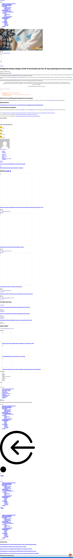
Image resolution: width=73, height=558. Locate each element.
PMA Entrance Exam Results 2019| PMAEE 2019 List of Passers (26, 114)
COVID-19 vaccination (15, 74)
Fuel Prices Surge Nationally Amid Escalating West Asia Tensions (15, 307)
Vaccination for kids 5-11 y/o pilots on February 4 (11, 286)
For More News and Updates (6, 95)
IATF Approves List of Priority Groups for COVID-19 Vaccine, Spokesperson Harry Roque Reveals (17, 94)
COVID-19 (2, 66)
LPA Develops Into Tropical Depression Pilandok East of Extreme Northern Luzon (18, 551)
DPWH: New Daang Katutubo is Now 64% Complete (11, 168)
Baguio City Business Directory (9, 3)
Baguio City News (7, 7)
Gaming (5, 23)
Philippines (4, 157)
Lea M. (4, 251)
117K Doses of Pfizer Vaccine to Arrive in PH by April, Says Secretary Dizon (16, 294)
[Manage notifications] (71, 556)
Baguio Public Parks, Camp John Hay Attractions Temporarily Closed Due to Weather (19, 553)
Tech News (6, 24)
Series (5, 21)
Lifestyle (4, 12)
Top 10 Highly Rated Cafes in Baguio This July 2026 (13, 356)
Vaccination (4, 159)
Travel (5, 13)
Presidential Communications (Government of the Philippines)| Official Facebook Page (41, 112)
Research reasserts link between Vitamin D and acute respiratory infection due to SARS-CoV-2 (21, 207)
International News (6, 17)
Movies (5, 19)
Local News (4, 6)
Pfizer (3, 156)
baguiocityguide (7, 53)
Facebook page (32, 109)
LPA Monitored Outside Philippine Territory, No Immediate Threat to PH (16, 320)
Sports (3, 26)
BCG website (22, 109)
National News (5, 10)
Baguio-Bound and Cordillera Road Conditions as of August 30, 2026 (16, 549)
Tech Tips (6, 25)
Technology (4, 22)
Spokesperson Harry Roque (6, 158)
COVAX (3, 155)
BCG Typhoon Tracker (6, 5)
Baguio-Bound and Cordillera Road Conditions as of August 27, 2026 (18, 343)
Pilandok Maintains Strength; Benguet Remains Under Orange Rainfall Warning (18, 544)
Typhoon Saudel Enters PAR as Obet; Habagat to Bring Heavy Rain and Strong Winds (21, 369)
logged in (5, 328)
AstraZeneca (4, 154)
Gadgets (6, 425)
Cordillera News (7, 9)
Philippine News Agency (6, 112)
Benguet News (7, 8)
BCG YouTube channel (50, 109)
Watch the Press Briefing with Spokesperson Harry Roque (11, 92)
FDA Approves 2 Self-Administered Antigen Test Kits (12, 247)
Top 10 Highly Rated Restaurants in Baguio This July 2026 (13, 546)
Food (5, 15)
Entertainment (5, 18)
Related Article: (4, 93)
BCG (3, 211)
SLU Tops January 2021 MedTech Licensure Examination (12, 164)
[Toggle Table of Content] (1, 91)
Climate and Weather (6, 11)
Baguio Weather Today (7, 4)
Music (5, 20)
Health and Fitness (8, 16)
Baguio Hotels (7, 14)
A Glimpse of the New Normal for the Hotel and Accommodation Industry (28, 116)
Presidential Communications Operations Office (18, 112)
